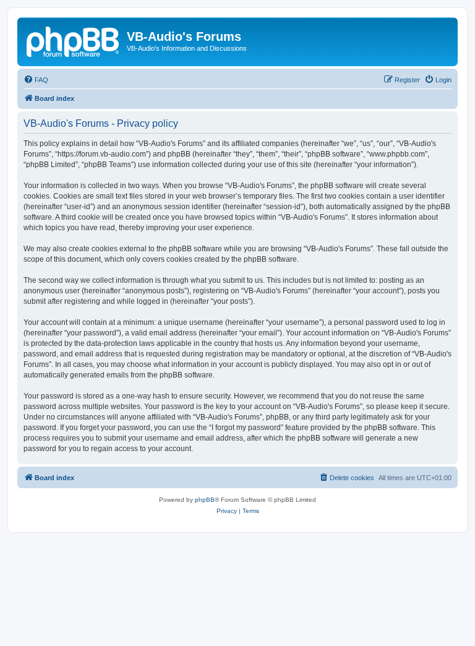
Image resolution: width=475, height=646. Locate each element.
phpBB (205, 499)
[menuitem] (36, 79)
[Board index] (73, 40)
